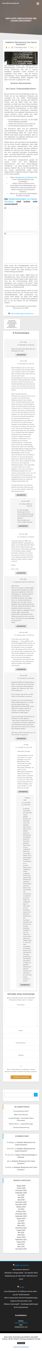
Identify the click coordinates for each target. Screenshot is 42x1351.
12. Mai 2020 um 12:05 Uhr (25, 345)
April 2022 (21, 1235)
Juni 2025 (21, 1195)
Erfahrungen (20, 313)
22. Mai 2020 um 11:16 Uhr (25, 363)
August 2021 (21, 1242)
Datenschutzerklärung (21, 1347)
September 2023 (21, 1216)
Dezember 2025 (21, 1190)
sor (9, 47)
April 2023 (21, 1223)
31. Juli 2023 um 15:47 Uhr (23, 747)
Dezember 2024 (21, 1202)
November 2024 (21, 1204)
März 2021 (21, 1246)
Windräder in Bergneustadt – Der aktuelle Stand (21, 1273)
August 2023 (21, 1218)
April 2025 (21, 1200)
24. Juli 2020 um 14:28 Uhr (25, 537)
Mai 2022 (21, 1232)
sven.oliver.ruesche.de (10, 3)
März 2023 (21, 1225)
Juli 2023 (21, 1221)
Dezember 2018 (21, 1249)
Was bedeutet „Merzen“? (21, 1269)
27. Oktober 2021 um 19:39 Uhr (24, 635)
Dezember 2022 (21, 1228)
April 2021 (21, 1244)
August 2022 (21, 1230)
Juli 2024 (21, 1209)
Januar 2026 (21, 1188)
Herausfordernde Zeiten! (21, 1111)
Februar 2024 (21, 1211)
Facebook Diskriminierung (21, 1127)
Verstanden (21, 1343)
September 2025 (21, 1193)
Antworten (21, 355)
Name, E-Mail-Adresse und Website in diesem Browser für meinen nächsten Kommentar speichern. (21, 1070)
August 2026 (21, 1186)
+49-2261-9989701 (21, 1323)
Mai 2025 (21, 1197)
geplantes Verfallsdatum (26, 177)
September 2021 (21, 1239)
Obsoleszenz (29, 313)
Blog (32, 47)
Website (21, 1055)
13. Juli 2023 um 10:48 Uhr (25, 678)
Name (21, 1030)
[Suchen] (36, 1095)
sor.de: (22, 1287)
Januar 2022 (21, 1237)
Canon (13, 313)
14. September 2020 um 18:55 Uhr (23, 582)
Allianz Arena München (21, 1114)
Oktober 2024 (21, 1207)
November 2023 (21, 1214)
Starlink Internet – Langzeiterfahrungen (21, 1124)
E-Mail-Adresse (21, 1043)
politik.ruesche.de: (22, 1265)
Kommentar (21, 1005)
